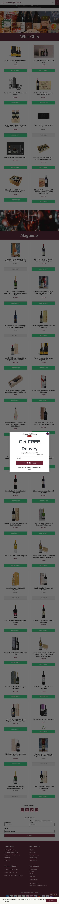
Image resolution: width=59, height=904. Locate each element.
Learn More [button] (5, 901)
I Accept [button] (51, 900)
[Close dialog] (47, 433)
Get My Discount (29, 463)
